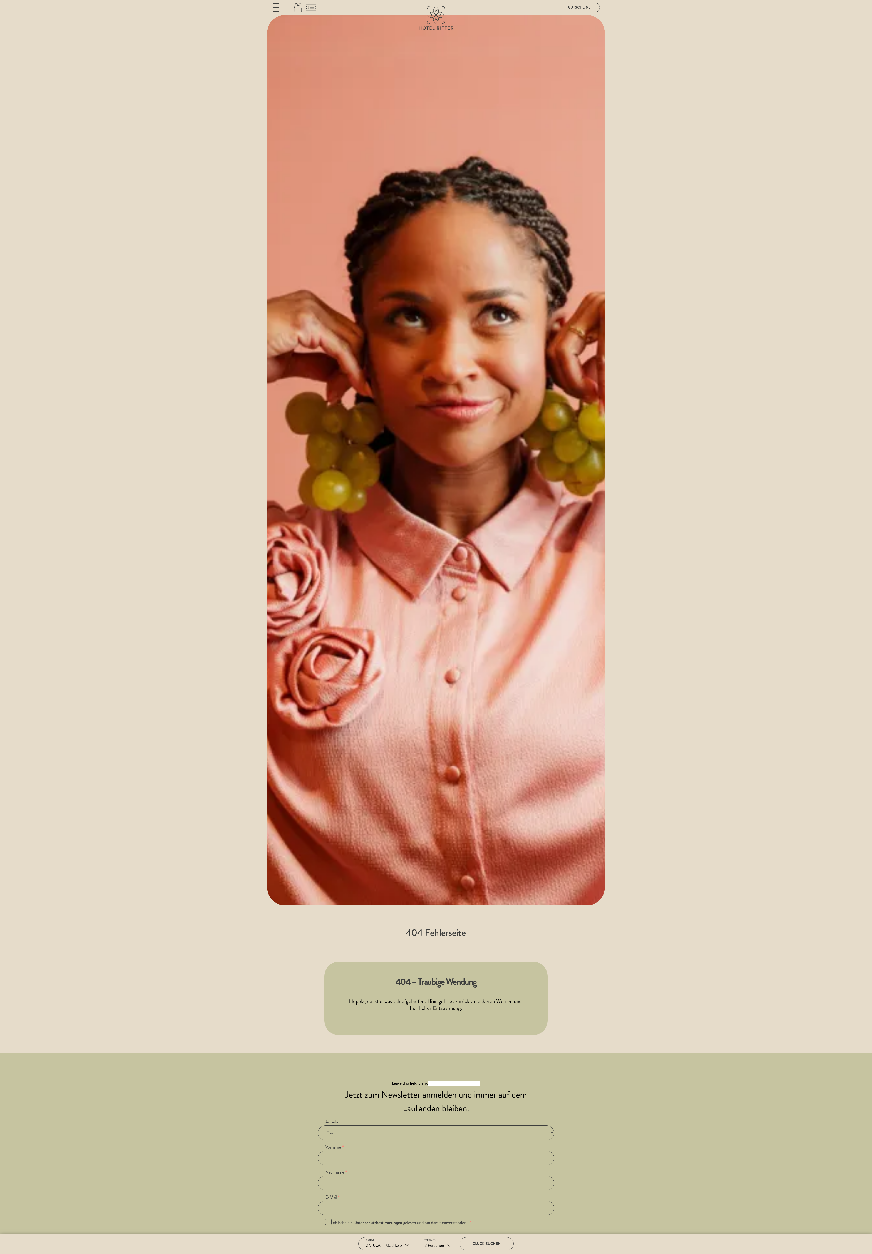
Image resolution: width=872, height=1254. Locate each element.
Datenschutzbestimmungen (378, 1222)
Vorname (333, 1147)
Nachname (334, 1172)
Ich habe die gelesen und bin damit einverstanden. (400, 1222)
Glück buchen (487, 1243)
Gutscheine (579, 7)
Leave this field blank (410, 1083)
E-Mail (331, 1197)
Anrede (331, 1122)
